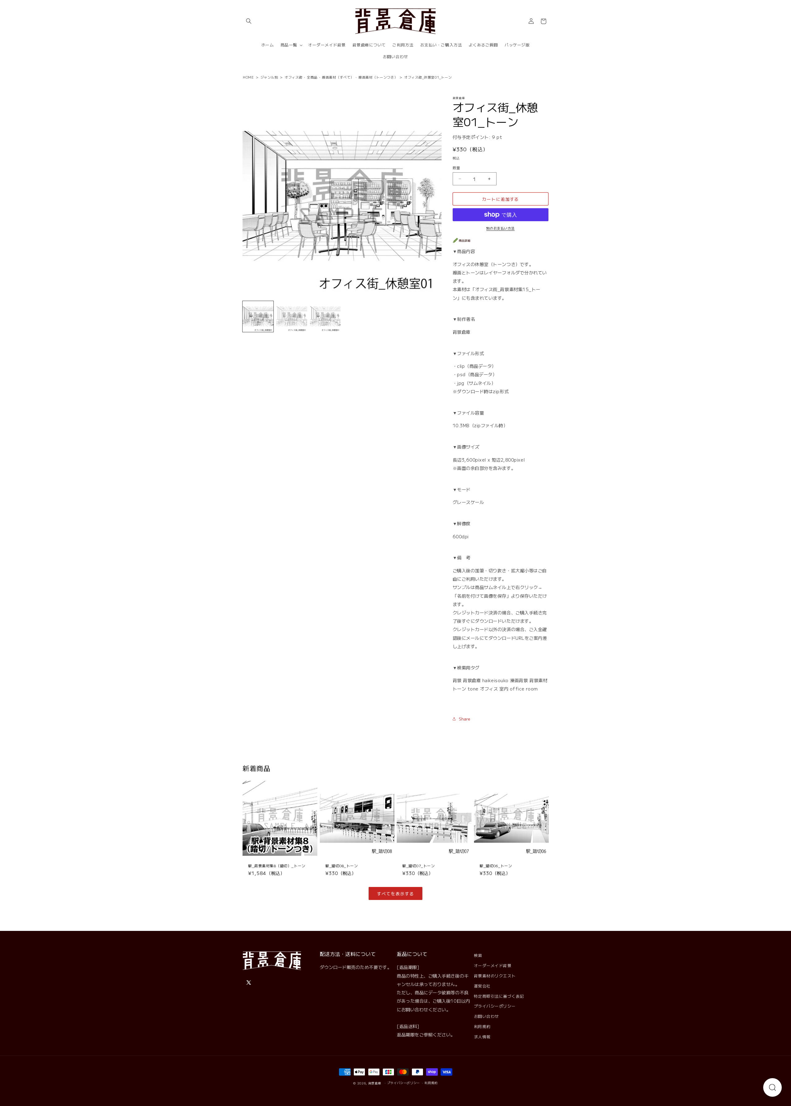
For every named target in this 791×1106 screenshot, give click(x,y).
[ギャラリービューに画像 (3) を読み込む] (325, 316)
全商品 (312, 77)
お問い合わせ (486, 1016)
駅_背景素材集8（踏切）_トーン (277, 865)
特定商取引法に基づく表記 (499, 996)
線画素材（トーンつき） (378, 77)
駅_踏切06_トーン (496, 865)
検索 (478, 955)
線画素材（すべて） (338, 77)
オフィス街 (293, 77)
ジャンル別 (269, 77)
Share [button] (465, 719)
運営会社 (482, 986)
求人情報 (482, 1036)
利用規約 (482, 1026)
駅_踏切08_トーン (341, 865)
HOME (248, 77)
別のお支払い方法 (500, 228)
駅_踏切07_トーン (418, 865)
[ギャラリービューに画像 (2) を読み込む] (291, 316)
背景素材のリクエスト (495, 976)
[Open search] (772, 1087)
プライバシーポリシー (495, 1006)
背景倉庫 (375, 1083)
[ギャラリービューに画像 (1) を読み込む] (258, 316)
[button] (249, 21)
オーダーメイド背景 (493, 965)
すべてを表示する (395, 893)
